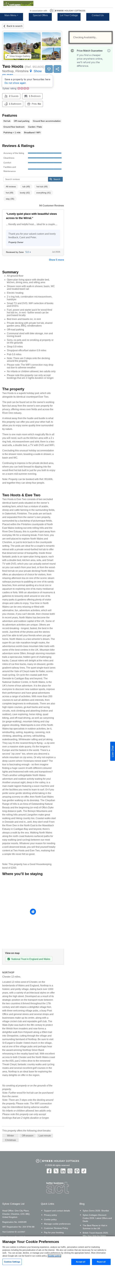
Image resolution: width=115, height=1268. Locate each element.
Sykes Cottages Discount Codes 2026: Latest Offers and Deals (97, 1218)
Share (57, 69)
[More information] (109, 50)
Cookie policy (50, 1219)
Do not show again (15, 82)
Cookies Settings (12, 1262)
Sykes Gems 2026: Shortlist (96, 1210)
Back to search (14, 26)
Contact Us (98, 15)
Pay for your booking (54, 1232)
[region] (57, 1252)
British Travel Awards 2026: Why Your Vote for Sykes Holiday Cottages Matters (95, 1236)
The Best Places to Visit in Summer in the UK (95, 1227)
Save (49, 69)
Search (56, 179)
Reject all (101, 1262)
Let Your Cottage (69, 15)
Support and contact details (57, 1210)
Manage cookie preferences (57, 1224)
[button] (8, 46)
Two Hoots (12, 66)
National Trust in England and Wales (30, 959)
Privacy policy (50, 1215)
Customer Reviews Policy (56, 1228)
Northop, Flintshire (22, 72)
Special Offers (40, 15)
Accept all (80, 1262)
